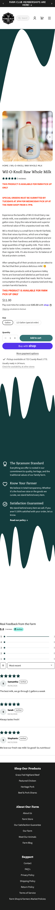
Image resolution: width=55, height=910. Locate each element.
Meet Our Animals (27, 837)
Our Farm (27, 831)
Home (5, 166)
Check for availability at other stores (18, 366)
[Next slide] (52, 3)
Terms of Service (27, 893)
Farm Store (27, 819)
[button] (9, 178)
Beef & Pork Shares (27, 792)
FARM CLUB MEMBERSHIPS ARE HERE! (27, 3)
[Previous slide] (3, 3)
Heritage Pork (27, 786)
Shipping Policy (27, 881)
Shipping (5, 309)
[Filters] (3, 665)
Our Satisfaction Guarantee (27, 825)
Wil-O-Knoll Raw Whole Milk (26, 166)
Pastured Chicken (27, 780)
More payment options (27, 353)
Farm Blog (27, 842)
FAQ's (27, 869)
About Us (27, 813)
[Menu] (49, 18)
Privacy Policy (27, 875)
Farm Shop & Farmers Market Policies (27, 899)
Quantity (6, 332)
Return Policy (27, 887)
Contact (27, 863)
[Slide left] (5, 137)
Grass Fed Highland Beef (27, 775)
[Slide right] (49, 137)
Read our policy (18, 520)
